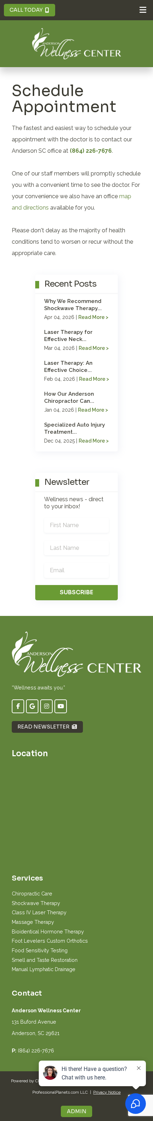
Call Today (26, 10)
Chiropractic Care (32, 894)
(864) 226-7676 (91, 150)
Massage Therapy (33, 922)
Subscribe (76, 592)
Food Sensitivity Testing (40, 950)
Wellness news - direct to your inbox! (74, 503)
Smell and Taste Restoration (45, 960)
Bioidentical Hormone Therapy (48, 932)
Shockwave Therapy (36, 903)
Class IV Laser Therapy (39, 912)
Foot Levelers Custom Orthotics (50, 941)
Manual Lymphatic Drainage (43, 969)
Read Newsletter (43, 727)
